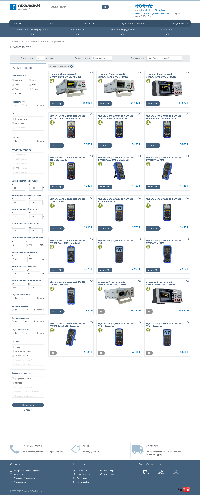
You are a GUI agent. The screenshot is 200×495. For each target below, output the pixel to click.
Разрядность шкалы (21, 149)
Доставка (152, 446)
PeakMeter (36, 89)
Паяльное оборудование (122, 29)
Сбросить (28, 409)
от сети (18, 347)
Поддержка (178, 23)
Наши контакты (31, 446)
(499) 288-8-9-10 (144, 4)
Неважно (40, 105)
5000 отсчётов (21, 172)
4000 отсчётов (21, 168)
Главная (16, 23)
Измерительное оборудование (32, 29)
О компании (82, 471)
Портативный (21, 119)
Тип (13, 113)
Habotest (18, 93)
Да (16, 105)
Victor (34, 85)
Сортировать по (138, 58)
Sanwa (17, 85)
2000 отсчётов (21, 159)
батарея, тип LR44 (23, 364)
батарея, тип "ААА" (23, 360)
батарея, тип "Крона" (24, 351)
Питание (16, 341)
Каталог (25, 41)
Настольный (20, 123)
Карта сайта (109, 474)
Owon (17, 89)
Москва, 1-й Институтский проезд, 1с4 (152, 14)
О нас (87, 23)
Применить (28, 404)
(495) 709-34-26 (144, 7)
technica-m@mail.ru (154, 10)
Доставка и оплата (133, 23)
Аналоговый (20, 155)
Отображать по (28, 58)
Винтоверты (77, 29)
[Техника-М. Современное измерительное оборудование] (25, 7)
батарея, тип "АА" (22, 356)
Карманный (20, 128)
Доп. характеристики (21, 373)
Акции (52, 23)
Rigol (34, 80)
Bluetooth (19, 383)
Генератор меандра (23, 387)
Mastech (18, 80)
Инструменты (167, 29)
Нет (26, 105)
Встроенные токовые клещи (27, 392)
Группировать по (82, 58)
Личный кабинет (84, 482)
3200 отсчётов (21, 163)
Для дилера (109, 471)
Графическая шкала (23, 379)
